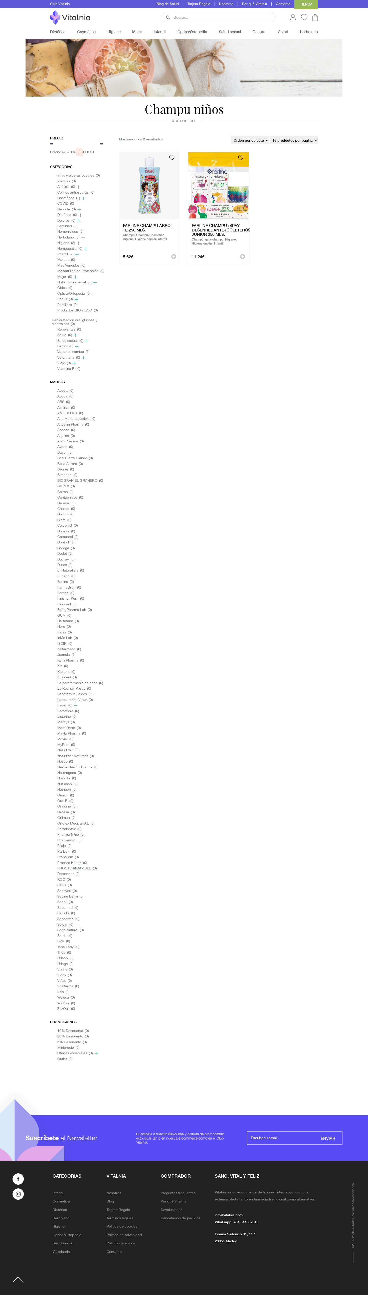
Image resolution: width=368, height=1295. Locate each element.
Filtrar (87, 152)
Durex (65, 565)
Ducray (66, 559)
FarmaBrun (69, 588)
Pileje (64, 846)
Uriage (65, 964)
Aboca (65, 396)
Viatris (65, 970)
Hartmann (68, 621)
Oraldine (67, 806)
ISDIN (64, 644)
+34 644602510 (246, 1221)
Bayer (65, 453)
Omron (65, 795)
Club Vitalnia (60, 4)
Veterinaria (68, 358)
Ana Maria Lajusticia (76, 419)
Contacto (283, 4)
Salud (283, 31)
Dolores (66, 221)
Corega (66, 548)
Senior (65, 346)
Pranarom (68, 857)
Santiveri (67, 891)
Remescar (68, 874)
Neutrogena (69, 773)
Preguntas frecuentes (178, 1192)
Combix (66, 531)
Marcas (66, 260)
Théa (64, 953)
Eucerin (66, 576)
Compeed (68, 537)
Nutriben (67, 790)
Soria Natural (70, 930)
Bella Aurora (70, 464)
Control (66, 542)
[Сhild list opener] (78, 187)
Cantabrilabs (70, 498)
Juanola (66, 655)
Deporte (259, 31)
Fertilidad (67, 226)
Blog (110, 1200)
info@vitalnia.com (229, 1214)
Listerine (67, 717)
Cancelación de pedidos (180, 1217)
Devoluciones (171, 1209)
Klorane (66, 672)
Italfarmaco (69, 649)
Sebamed (67, 908)
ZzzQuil (66, 1009)
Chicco (65, 514)
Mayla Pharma (71, 734)
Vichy (64, 975)
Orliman (66, 818)
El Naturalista (70, 571)
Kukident (67, 677)
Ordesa (66, 812)
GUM (64, 616)
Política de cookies (122, 1226)
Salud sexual (230, 31)
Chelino (66, 509)
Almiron (66, 408)
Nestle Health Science (77, 767)
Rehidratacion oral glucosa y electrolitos (74, 322)
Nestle (65, 762)
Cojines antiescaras (75, 193)
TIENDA (306, 4)
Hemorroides (70, 232)
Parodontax (69, 829)
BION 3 (66, 486)
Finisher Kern (70, 599)
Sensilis (66, 913)
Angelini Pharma (73, 425)
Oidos (64, 288)
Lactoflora (68, 711)
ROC (64, 880)
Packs (65, 299)
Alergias (66, 181)
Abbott (65, 391)
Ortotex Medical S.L (76, 824)
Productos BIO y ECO (77, 310)
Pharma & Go (71, 835)
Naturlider (68, 750)
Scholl (65, 902)
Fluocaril (67, 604)
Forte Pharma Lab (74, 610)
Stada (64, 936)
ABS (63, 402)
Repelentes (69, 330)
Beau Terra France (75, 458)
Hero (64, 627)
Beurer (65, 469)
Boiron (65, 492)
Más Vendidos (71, 266)
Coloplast (67, 526)
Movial (65, 739)
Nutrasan (67, 784)
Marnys (66, 722)
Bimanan (67, 475)
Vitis (63, 992)
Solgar (65, 925)
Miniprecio (68, 1048)
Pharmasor (69, 840)
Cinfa (64, 520)
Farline (65, 582)
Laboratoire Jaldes (75, 694)
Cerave (66, 503)
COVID (65, 204)
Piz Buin (66, 852)
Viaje (64, 363)
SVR (63, 941)
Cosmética (86, 31)
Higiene (114, 31)
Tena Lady (68, 947)
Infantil (160, 31)
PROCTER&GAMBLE (77, 868)
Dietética (57, 31)
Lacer (64, 705)
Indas (64, 632)
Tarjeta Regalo (199, 4)
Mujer (137, 31)
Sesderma (68, 919)
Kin (62, 666)
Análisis (66, 187)
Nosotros (226, 4)
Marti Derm (69, 728)
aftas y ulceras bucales (78, 176)
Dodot (65, 554)
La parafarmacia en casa (80, 683)
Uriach (65, 958)
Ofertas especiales (75, 1053)
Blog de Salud (167, 4)
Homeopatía (69, 249)
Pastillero (67, 305)
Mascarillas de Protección (80, 271)
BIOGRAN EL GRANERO (80, 481)
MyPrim (66, 745)
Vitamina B (68, 369)
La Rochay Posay (74, 689)
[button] (168, 17)
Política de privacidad (124, 1234)
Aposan (66, 430)
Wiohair (66, 1003)
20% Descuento (73, 1036)
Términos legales (120, 1217)
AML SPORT (70, 413)
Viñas (64, 981)
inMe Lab (67, 638)
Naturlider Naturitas (75, 756)
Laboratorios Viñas (75, 700)
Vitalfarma (68, 986)
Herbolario (309, 31)
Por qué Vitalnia (254, 4)
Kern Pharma (70, 661)
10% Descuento (73, 1031)
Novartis (66, 778)
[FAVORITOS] (172, 158)
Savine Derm (70, 897)
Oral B (65, 801)
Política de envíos (121, 1242)
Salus (64, 885)
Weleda (66, 998)
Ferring (65, 593)
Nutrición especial (74, 282)
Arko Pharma (70, 441)
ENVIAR (328, 1138)
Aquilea (66, 436)
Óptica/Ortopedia (192, 31)
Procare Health (72, 863)
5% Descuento (72, 1042)
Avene (65, 447)
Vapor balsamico (73, 352)
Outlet (65, 1059)
